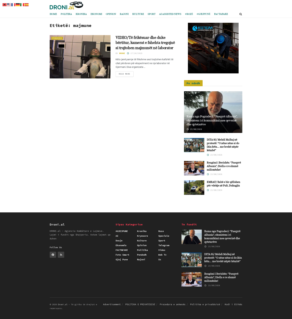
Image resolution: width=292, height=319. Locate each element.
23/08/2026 (195, 129)
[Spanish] (27, 4)
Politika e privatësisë (205, 304)
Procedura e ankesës (173, 304)
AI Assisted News (170, 14)
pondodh (57, 38)
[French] (13, 4)
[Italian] (22, 4)
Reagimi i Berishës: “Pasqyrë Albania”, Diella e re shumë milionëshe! (224, 166)
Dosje (119, 240)
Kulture (138, 14)
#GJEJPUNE (122, 231)
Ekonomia (121, 245)
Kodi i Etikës (233, 304)
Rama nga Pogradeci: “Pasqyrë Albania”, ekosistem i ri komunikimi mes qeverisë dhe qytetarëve (212, 120)
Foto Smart (122, 254)
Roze (161, 231)
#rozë (189, 14)
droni (122, 53)
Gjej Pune (122, 259)
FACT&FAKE (221, 14)
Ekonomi (96, 14)
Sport (151, 14)
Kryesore (142, 235)
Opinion (111, 14)
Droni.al (62, 304)
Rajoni (124, 14)
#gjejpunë (203, 14)
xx (159, 259)
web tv (162, 254)
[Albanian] (5, 4)
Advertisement (112, 304)
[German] (18, 4)
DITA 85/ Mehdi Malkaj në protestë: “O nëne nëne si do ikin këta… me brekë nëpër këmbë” (223, 258)
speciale (163, 235)
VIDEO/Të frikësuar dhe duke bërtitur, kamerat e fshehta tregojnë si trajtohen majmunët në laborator (145, 43)
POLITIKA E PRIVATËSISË (140, 304)
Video (161, 250)
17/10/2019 (135, 53)
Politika (66, 14)
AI (117, 235)
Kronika (81, 14)
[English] (9, 4)
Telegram (163, 245)
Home (53, 14)
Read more (124, 74)
